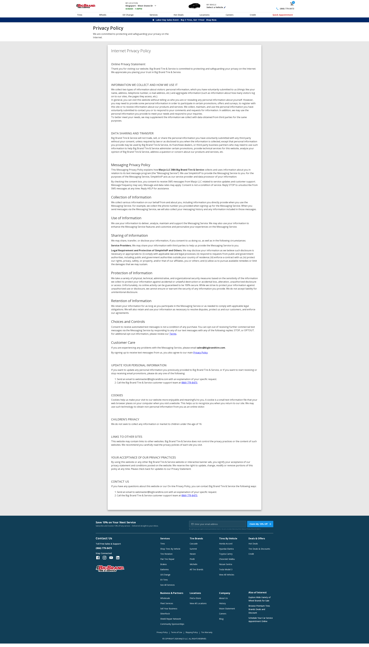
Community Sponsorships (172, 624)
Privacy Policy (200, 352)
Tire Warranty (206, 632)
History (222, 603)
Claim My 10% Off (259, 524)
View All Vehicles (226, 574)
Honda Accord (225, 543)
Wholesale (165, 598)
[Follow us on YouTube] (111, 557)
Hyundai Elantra (226, 548)
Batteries (164, 569)
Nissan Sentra (225, 564)
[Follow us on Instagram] (104, 557)
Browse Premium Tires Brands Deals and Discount (259, 609)
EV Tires (164, 579)
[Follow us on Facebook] (98, 557)
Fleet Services (166, 603)
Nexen (193, 553)
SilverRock (165, 613)
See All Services (167, 584)
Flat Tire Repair (167, 559)
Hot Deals (178, 14)
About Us (223, 598)
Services (154, 14)
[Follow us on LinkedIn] (118, 557)
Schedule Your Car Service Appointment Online (260, 620)
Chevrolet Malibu (227, 559)
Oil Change (128, 14)
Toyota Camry (225, 553)
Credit (253, 14)
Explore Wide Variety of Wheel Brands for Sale (259, 599)
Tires (79, 14)
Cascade (194, 543)
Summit (193, 548)
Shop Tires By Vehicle (170, 548)
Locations (204, 14)
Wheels (102, 14)
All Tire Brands (196, 569)
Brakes (163, 564)
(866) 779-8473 (287, 8)
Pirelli (192, 559)
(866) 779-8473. (189, 382)
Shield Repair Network (170, 618)
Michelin (193, 564)
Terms (172, 333)
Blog (221, 618)
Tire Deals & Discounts (259, 548)
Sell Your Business (168, 608)
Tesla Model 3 (225, 569)
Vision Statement (227, 608)
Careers (229, 14)
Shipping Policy (192, 632)
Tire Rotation (166, 553)
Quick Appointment (283, 14)
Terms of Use (176, 632)
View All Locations (198, 603)
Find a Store (195, 598)
